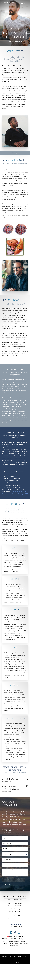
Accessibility (15, 943)
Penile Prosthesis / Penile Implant (13, 487)
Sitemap (23, 941)
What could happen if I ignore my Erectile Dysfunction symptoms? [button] (12, 789)
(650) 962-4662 (7, 885)
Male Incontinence (15, 491)
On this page (14, 153)
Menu (25, 3)
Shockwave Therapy (17, 494)
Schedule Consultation (12, 880)
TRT (26, 494)
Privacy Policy (5, 943)
